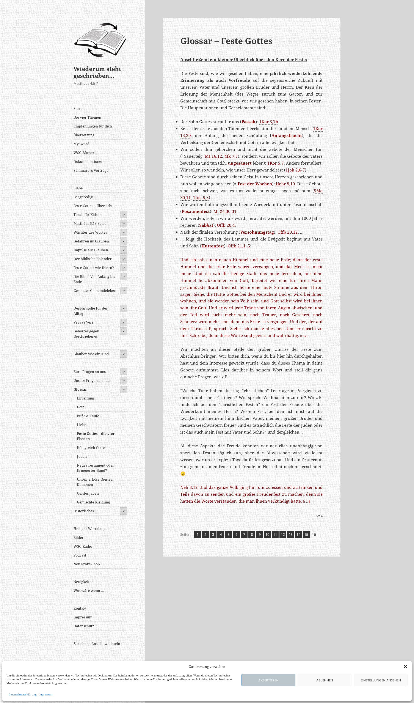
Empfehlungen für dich (93, 126)
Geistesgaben (88, 493)
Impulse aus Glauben (91, 250)
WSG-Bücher (84, 152)
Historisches (84, 511)
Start (78, 108)
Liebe (78, 188)
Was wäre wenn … (89, 590)
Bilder (79, 537)
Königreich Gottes (91, 447)
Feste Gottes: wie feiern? (94, 267)
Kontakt (80, 608)
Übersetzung (84, 135)
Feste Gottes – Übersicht (93, 205)
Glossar (80, 389)
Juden (82, 456)
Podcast (80, 555)
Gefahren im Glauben (91, 241)
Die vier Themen (87, 117)
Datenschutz (84, 626)
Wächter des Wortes (90, 232)
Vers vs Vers (83, 322)
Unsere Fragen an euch (92, 380)
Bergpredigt (84, 197)
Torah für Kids (85, 214)
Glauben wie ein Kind (91, 354)
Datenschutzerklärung (22, 694)
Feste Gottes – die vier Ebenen (95, 436)
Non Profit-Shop (87, 564)
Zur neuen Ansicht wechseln (97, 643)
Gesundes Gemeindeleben (95, 290)
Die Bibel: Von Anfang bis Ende (94, 279)
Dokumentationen (88, 161)
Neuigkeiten (84, 581)
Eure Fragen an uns (90, 371)
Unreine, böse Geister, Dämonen (95, 482)
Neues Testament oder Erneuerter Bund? (95, 468)
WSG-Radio (83, 546)
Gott (80, 407)
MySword (81, 144)
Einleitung (85, 398)
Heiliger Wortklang (89, 528)
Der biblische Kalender (93, 258)
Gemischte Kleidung (93, 502)
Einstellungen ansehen (381, 680)
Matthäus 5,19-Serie (90, 223)
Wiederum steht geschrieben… (97, 72)
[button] (405, 666)
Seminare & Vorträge (91, 170)
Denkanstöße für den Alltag (91, 311)
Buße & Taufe (88, 416)
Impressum (45, 694)
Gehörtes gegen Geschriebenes (86, 334)
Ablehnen (324, 680)
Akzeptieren (268, 680)
